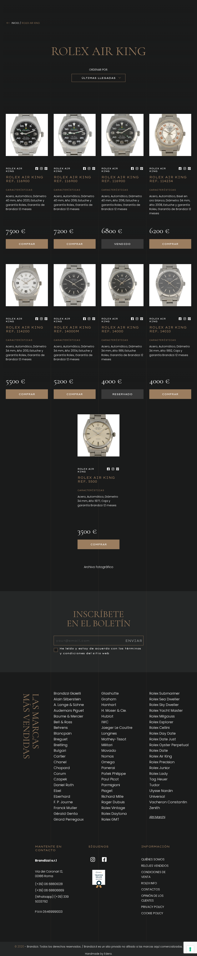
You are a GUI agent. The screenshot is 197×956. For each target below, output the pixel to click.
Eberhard (62, 796)
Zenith (154, 807)
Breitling (61, 744)
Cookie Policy (152, 913)
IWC (105, 722)
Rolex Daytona (114, 813)
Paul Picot (110, 779)
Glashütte (110, 693)
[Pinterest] (46, 168)
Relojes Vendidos (155, 865)
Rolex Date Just (162, 739)
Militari (106, 744)
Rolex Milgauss (162, 716)
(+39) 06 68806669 (49, 890)
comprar (27, 243)
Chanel (60, 762)
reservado (122, 394)
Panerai (108, 767)
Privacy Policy (152, 907)
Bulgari (60, 750)
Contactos (150, 889)
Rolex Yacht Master (166, 710)
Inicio (15, 23)
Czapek (60, 779)
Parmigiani (110, 784)
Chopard (62, 767)
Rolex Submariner (164, 693)
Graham (108, 699)
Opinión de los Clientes (152, 898)
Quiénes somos (152, 859)
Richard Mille (112, 796)
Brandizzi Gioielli (67, 693)
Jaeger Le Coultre (116, 727)
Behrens (61, 727)
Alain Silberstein (67, 699)
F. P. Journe (63, 802)
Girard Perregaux (68, 819)
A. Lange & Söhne (69, 704)
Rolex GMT (110, 819)
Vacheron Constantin (168, 802)
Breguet (61, 739)
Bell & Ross (63, 722)
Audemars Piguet (69, 710)
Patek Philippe (113, 773)
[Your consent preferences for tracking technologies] (190, 949)
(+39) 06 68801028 (49, 884)
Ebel (57, 790)
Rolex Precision (161, 762)
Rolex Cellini (159, 727)
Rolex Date (158, 750)
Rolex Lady (158, 773)
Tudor (154, 784)
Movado (108, 750)
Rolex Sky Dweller (164, 704)
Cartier (60, 756)
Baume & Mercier (68, 716)
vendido (122, 243)
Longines (109, 733)
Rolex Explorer (161, 722)
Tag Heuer (158, 779)
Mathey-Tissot (113, 739)
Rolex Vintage (113, 807)
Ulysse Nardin (161, 790)
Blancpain (63, 733)
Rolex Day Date (162, 733)
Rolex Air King (160, 756)
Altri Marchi (157, 817)
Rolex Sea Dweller (164, 699)
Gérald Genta (66, 813)
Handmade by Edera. (98, 954)
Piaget (107, 790)
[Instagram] (41, 168)
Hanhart (108, 704)
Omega (108, 762)
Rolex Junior (159, 767)
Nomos (107, 756)
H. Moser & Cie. (113, 710)
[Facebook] (36, 168)
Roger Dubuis (113, 802)
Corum (60, 773)
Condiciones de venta (153, 874)
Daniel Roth (64, 784)
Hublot (107, 716)
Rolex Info (149, 883)
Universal (157, 796)
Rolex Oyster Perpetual (169, 744)
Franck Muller (65, 807)
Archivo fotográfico (98, 567)
